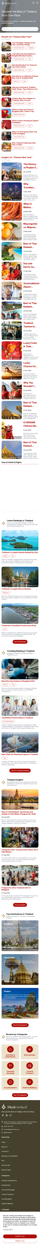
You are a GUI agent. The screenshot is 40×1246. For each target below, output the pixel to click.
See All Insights (20, 905)
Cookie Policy (8, 1229)
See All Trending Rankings (20, 770)
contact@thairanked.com (11, 1129)
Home (3, 1142)
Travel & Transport (7, 1194)
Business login (6, 1170)
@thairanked (8, 1132)
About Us (4, 1147)
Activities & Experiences (9, 1180)
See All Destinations (20, 1025)
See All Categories (20, 1095)
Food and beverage (8, 1190)
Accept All (20, 1236)
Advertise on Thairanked (9, 1156)
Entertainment (6, 1185)
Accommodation (7, 1199)
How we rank (6, 1165)
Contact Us (5, 1151)
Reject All (20, 1241)
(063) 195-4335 (8, 1126)
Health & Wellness (7, 1203)
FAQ (3, 1160)
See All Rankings (20, 642)
